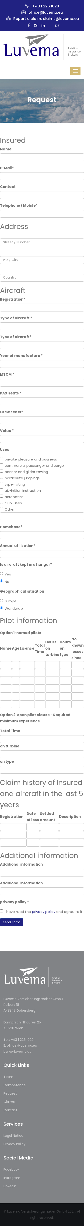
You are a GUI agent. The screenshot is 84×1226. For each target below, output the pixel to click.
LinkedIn (10, 1186)
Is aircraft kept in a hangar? (26, 564)
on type (7, 761)
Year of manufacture (21, 355)
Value (7, 430)
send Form (11, 922)
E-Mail (7, 167)
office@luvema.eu (45, 12)
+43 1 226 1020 (45, 6)
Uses (4, 449)
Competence (15, 1085)
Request (10, 1093)
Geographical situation (22, 591)
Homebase (11, 526)
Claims (9, 1101)
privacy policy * (14, 901)
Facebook (11, 1169)
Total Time (10, 730)
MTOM (7, 374)
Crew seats (11, 412)
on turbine (9, 746)
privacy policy (43, 911)
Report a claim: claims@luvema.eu (46, 18)
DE (57, 26)
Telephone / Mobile (19, 205)
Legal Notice (13, 1135)
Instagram (12, 1177)
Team (8, 1076)
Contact (8, 186)
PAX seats (10, 393)
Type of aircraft (16, 318)
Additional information (21, 864)
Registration (12, 299)
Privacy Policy (14, 1144)
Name (5, 149)
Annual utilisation (17, 545)
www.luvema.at (18, 1051)
